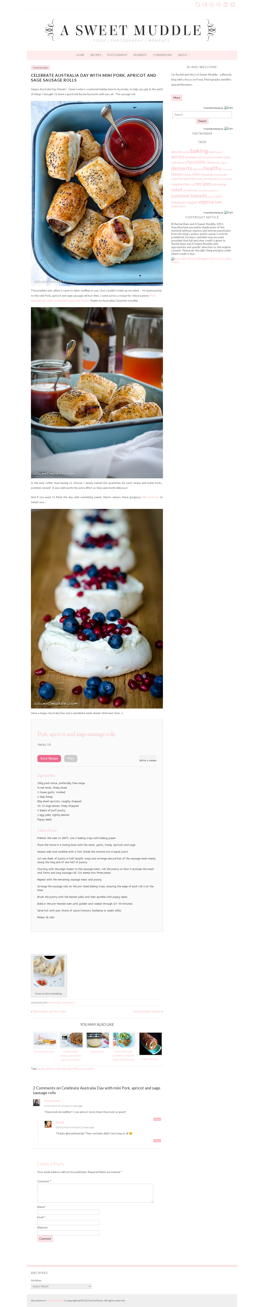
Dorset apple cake (44, 1051)
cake (218, 157)
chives (180, 162)
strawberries (190, 190)
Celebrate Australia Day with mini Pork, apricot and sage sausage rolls (93, 77)
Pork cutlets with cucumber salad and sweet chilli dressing (123, 1055)
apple (41, 1068)
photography (212, 178)
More (176, 97)
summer (180, 195)
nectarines (177, 178)
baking (199, 150)
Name (41, 1207)
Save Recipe (49, 758)
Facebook (204, 4)
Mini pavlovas (150, 497)
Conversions (162, 55)
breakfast (208, 157)
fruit (200, 169)
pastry (83, 1068)
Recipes (96, 55)
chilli (173, 162)
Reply (157, 1119)
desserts (181, 168)
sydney (211, 196)
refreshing (219, 184)
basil (212, 152)
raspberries (180, 184)
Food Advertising (212, 108)
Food (36, 67)
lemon (177, 174)
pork (91, 1068)
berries (177, 156)
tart (219, 196)
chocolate (195, 162)
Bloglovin (232, 4)
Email (41, 1217)
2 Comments (67, 1002)
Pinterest (211, 4)
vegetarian (210, 202)
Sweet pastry (97, 1051)
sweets (199, 195)
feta (195, 169)
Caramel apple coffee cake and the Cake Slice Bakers (70, 1055)
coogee (223, 162)
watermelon (178, 206)
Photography (117, 55)
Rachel (52, 1002)
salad (176, 189)
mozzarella (220, 174)
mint (196, 174)
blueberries (193, 157)
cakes (226, 157)
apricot (50, 1068)
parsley (189, 178)
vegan (192, 202)
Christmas (212, 162)
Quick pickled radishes (147, 1011)
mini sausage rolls (67, 1068)
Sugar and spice (149, 1059)
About (182, 55)
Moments (140, 55)
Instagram (218, 4)
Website (42, 1227)
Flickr (225, 4)
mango (187, 174)
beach (219, 152)
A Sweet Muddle (55, 1300)
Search (202, 121)
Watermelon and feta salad (49, 1011)
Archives (36, 1280)
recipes (203, 183)
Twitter (197, 4)
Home (80, 55)
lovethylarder (52, 1100)
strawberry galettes (208, 190)
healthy (213, 168)
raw (192, 184)
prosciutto (226, 178)
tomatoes (179, 202)
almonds (176, 152)
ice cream (227, 169)
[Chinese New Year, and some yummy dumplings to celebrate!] (48, 985)
